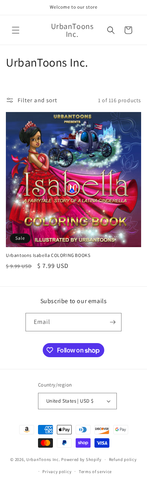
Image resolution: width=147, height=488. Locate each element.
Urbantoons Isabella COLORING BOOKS (48, 255)
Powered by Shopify (81, 459)
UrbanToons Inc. (43, 459)
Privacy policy (56, 471)
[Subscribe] (112, 322)
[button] (15, 30)
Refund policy (123, 459)
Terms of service (95, 471)
